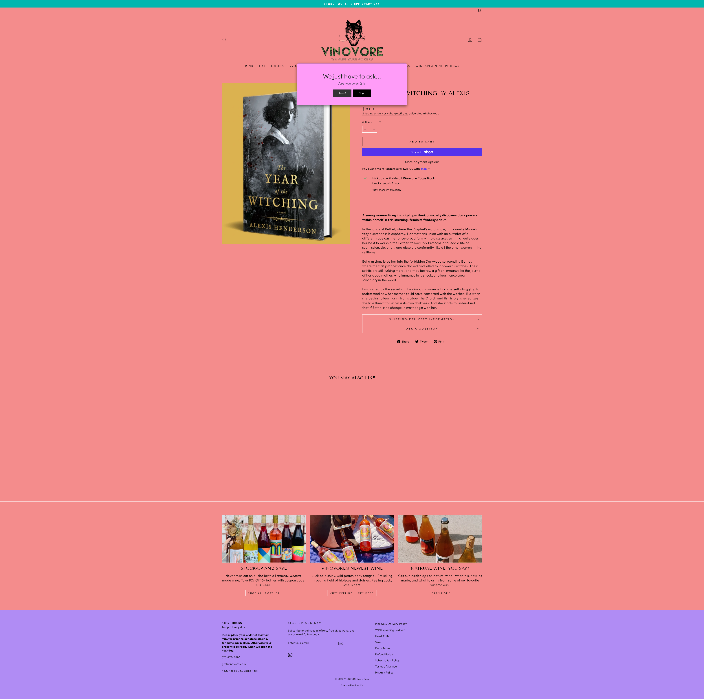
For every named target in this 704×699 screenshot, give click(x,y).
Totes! (342, 93)
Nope (362, 93)
